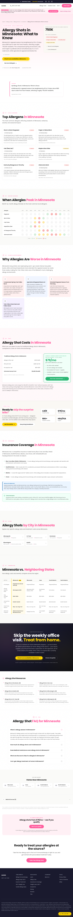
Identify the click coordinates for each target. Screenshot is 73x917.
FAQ (31, 894)
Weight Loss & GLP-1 (35, 884)
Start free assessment (56, 378)
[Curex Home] (5, 6)
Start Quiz (67, 6)
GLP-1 (58, 5)
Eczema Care (51, 5)
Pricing (32, 889)
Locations (23, 21)
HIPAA (60, 882)
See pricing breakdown (26, 424)
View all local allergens (53, 46)
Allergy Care (42, 5)
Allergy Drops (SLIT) (20, 879)
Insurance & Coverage (36, 882)
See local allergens (9, 63)
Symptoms (33, 887)
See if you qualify (37, 826)
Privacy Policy (62, 877)
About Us (47, 877)
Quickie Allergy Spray (21, 887)
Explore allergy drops (65, 11)
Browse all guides (51, 658)
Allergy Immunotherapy (22, 877)
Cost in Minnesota (52, 49)
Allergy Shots (17, 21)
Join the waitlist (53, 11)
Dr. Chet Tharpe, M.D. (15, 67)
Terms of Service (63, 879)
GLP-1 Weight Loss (20, 884)
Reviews (32, 891)
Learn (3, 21)
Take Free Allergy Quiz (36, 860)
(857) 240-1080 (15, 5)
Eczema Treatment (21, 882)
